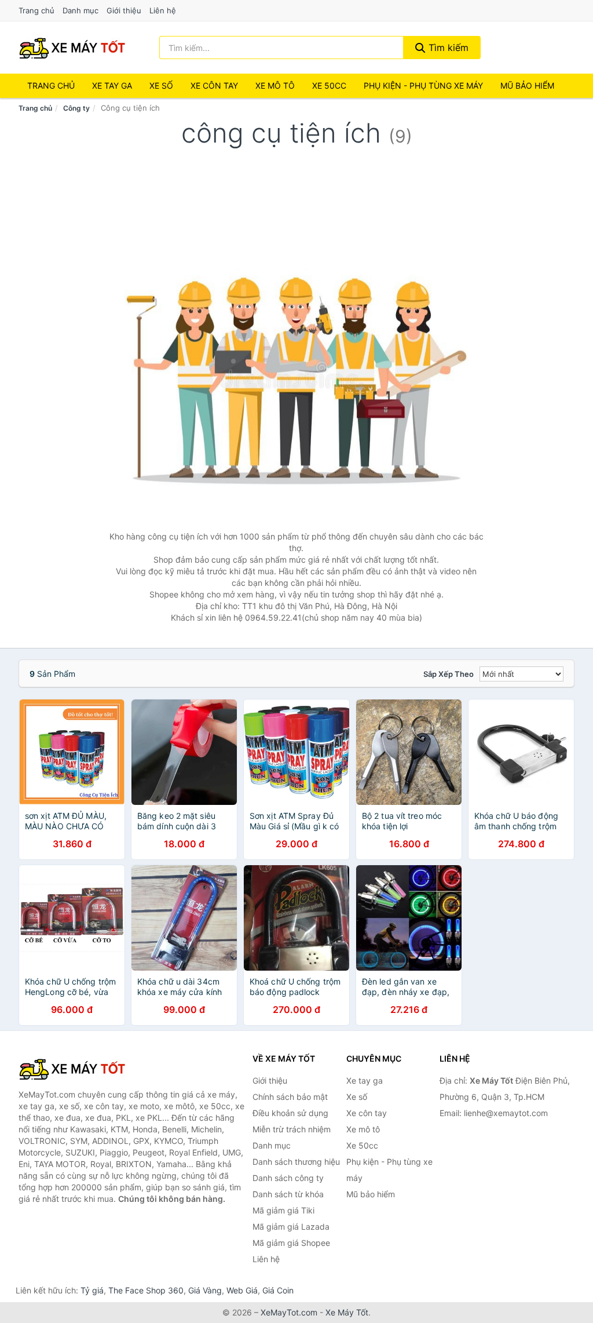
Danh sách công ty (288, 1178)
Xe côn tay (214, 85)
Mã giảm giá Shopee (291, 1243)
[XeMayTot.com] (72, 47)
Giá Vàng (205, 1290)
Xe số (161, 85)
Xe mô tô (275, 85)
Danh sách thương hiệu (296, 1162)
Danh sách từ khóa (288, 1194)
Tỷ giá (92, 1290)
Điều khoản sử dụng (290, 1113)
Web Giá (242, 1290)
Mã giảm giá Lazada (291, 1226)
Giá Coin (278, 1290)
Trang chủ (36, 10)
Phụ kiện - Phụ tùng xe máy (389, 1170)
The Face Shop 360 (146, 1290)
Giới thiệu (124, 10)
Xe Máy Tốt (346, 1312)
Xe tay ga (112, 85)
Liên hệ (162, 10)
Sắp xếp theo (448, 674)
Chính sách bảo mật (290, 1097)
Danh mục (80, 10)
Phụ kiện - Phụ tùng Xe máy (423, 85)
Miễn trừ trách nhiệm (291, 1129)
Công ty (76, 108)
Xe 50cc (329, 85)
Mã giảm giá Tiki (283, 1210)
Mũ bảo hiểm (527, 85)
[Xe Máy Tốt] (76, 1068)
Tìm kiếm (447, 47)
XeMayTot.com (289, 1312)
